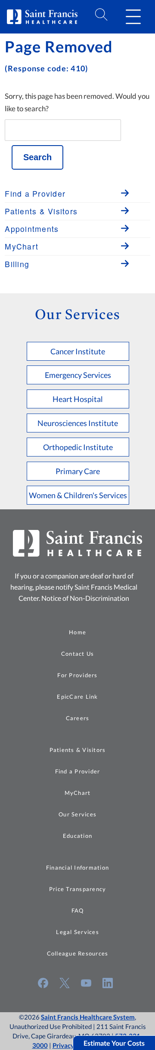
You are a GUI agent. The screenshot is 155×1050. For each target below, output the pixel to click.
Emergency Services (78, 375)
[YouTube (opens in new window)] (86, 983)
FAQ (77, 910)
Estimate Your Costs (114, 1043)
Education (77, 835)
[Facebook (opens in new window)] (43, 983)
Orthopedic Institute (78, 447)
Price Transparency (77, 889)
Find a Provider (77, 771)
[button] (133, 17)
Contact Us (77, 653)
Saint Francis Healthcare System (88, 1017)
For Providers (77, 675)
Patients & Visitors (78, 749)
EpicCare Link (77, 696)
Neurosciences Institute (77, 423)
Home (77, 632)
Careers (78, 718)
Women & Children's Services (78, 495)
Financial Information (77, 867)
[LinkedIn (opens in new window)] (107, 983)
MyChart (78, 792)
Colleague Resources (77, 953)
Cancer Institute (77, 351)
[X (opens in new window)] (64, 983)
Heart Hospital (78, 399)
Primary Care (78, 471)
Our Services (77, 814)
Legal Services (77, 931)
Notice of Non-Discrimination (85, 598)
